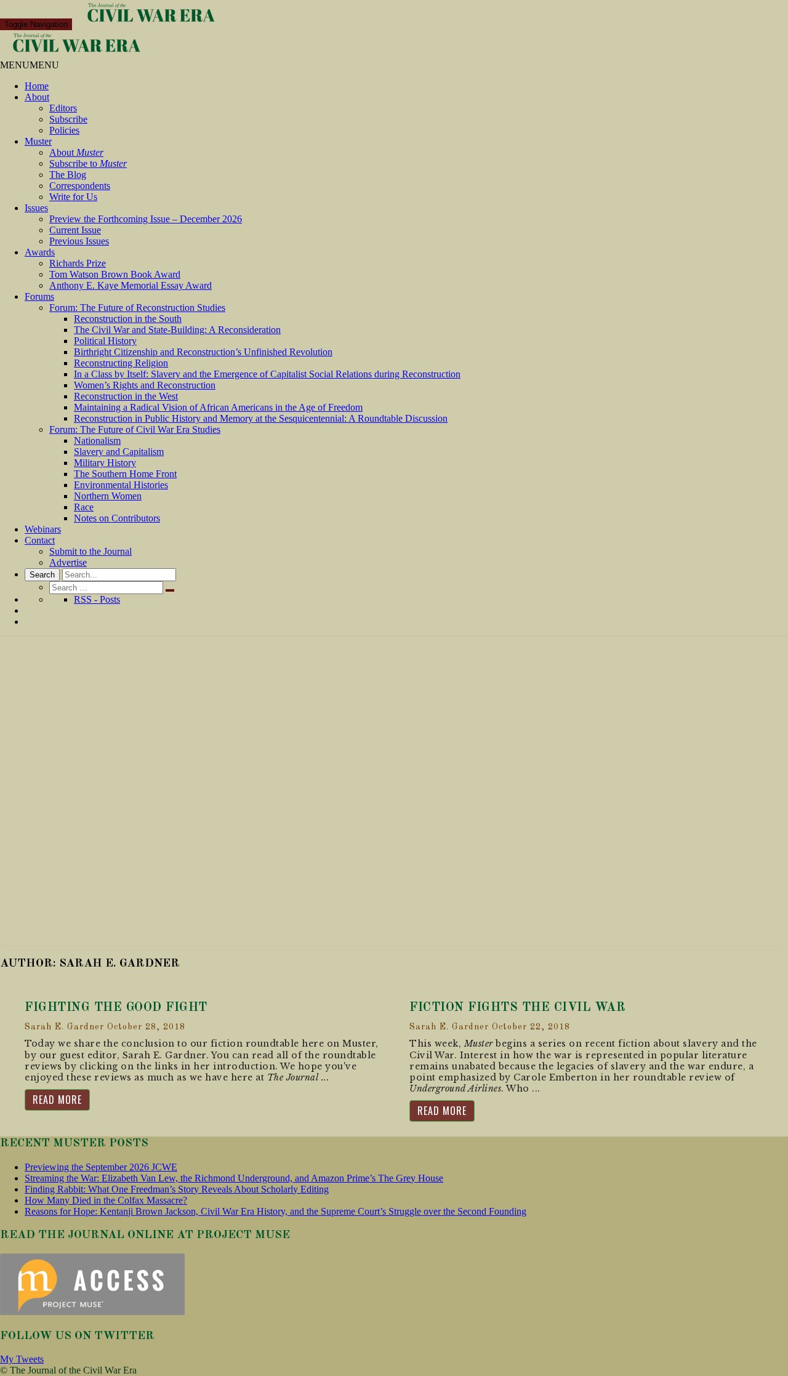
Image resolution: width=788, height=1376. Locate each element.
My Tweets (22, 1359)
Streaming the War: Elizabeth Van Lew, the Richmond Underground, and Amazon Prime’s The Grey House (234, 1178)
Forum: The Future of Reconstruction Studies (137, 307)
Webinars (43, 529)
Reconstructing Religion (121, 363)
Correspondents (79, 185)
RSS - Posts (97, 599)
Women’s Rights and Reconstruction (144, 385)
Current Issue (75, 230)
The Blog (67, 174)
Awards (40, 252)
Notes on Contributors (117, 518)
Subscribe (68, 119)
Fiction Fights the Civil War (517, 1008)
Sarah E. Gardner (64, 1027)
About (37, 97)
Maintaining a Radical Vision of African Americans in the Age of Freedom (218, 407)
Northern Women (108, 496)
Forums (39, 296)
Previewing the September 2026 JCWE (101, 1167)
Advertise (68, 562)
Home (37, 86)
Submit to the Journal (90, 551)
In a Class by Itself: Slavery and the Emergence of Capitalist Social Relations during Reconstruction (267, 374)
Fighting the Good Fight (116, 1008)
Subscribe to (88, 163)
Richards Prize (77, 263)
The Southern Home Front (125, 474)
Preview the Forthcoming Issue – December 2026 (145, 219)
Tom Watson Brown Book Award (114, 274)
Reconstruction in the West (126, 396)
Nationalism (97, 440)
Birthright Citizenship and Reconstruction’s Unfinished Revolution (203, 352)
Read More (57, 1099)
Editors (63, 108)
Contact (40, 540)
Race (84, 507)
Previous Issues (79, 241)
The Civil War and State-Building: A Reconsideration (177, 329)
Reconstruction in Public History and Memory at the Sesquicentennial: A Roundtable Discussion (261, 418)
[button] (29, 65)
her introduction (234, 1066)
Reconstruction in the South (128, 318)
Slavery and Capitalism (119, 451)
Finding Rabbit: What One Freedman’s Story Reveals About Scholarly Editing (177, 1189)
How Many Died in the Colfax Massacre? (106, 1200)
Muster (38, 141)
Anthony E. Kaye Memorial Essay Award (130, 285)
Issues (36, 208)
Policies (64, 130)
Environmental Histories (121, 485)
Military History (105, 462)
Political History (105, 341)
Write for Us (73, 196)
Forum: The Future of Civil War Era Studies (134, 429)
